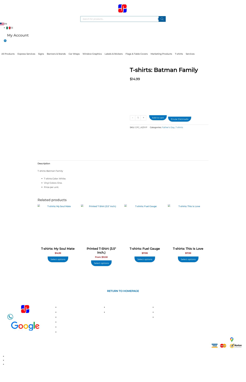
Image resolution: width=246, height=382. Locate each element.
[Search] (162, 19)
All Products (8, 53)
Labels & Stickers (114, 53)
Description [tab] (44, 163)
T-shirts (179, 53)
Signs (41, 53)
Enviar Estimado (179, 119)
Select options (101, 263)
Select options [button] (58, 259)
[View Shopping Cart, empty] (3, 43)
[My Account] (3, 36)
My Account (18, 35)
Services (190, 53)
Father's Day (168, 127)
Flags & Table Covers (137, 53)
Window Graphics (92, 53)
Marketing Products (161, 53)
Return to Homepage (123, 291)
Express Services (26, 53)
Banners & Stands (56, 53)
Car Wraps (74, 53)
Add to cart (158, 117)
